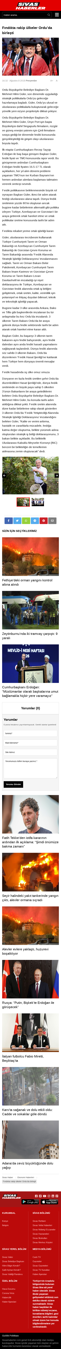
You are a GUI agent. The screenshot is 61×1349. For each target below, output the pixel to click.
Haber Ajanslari (40, 1274)
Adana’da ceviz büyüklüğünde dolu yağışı (27, 1165)
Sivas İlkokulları (40, 1238)
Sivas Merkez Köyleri (42, 1242)
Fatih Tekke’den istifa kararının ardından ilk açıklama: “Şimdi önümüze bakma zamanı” (30, 842)
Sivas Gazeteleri (40, 1265)
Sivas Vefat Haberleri (42, 1225)
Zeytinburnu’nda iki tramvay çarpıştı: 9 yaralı (30, 636)
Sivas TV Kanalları (41, 1270)
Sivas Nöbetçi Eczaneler (44, 1229)
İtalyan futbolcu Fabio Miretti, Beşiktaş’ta (23, 1058)
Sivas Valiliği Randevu (12, 1274)
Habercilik (6, 1297)
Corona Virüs (8, 1293)
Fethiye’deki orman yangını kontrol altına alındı (27, 582)
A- (57, 80)
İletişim (5, 1225)
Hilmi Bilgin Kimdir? (11, 1265)
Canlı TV (37, 1257)
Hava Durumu (8, 1289)
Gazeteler (37, 1261)
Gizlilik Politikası (10, 1335)
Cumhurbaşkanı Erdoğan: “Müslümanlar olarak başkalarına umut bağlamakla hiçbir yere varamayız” (30, 691)
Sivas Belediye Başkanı (13, 1261)
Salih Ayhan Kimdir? (11, 1270)
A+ (51, 80)
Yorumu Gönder (13, 784)
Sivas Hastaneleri (41, 1233)
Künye (5, 1221)
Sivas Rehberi (39, 1221)
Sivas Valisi (7, 1257)
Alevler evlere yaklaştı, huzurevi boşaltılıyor (25, 951)
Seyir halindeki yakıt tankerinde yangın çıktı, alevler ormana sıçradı (30, 898)
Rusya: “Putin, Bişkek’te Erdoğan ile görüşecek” (28, 1005)
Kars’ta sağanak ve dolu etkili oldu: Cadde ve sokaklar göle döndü (27, 1112)
